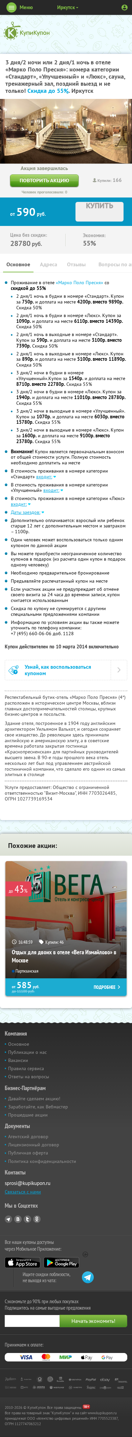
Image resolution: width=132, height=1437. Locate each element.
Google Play (61, 1262)
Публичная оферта (28, 1153)
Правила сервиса (26, 1068)
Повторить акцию (44, 180)
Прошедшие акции (28, 1115)
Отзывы (76, 264)
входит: (44, 477)
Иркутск (66, 7)
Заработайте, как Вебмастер (38, 1107)
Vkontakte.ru (18, 1219)
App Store (22, 1262)
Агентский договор (28, 1136)
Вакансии (18, 1060)
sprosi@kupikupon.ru (27, 1183)
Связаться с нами (23, 1192)
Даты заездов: (25, 512)
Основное (18, 264)
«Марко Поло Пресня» (79, 282)
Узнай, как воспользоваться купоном (58, 670)
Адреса (48, 264)
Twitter (27, 1219)
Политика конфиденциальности (42, 1161)
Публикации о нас (27, 1052)
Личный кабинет (125, 7)
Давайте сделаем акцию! (34, 1099)
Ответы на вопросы (28, 1077)
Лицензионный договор (33, 1145)
